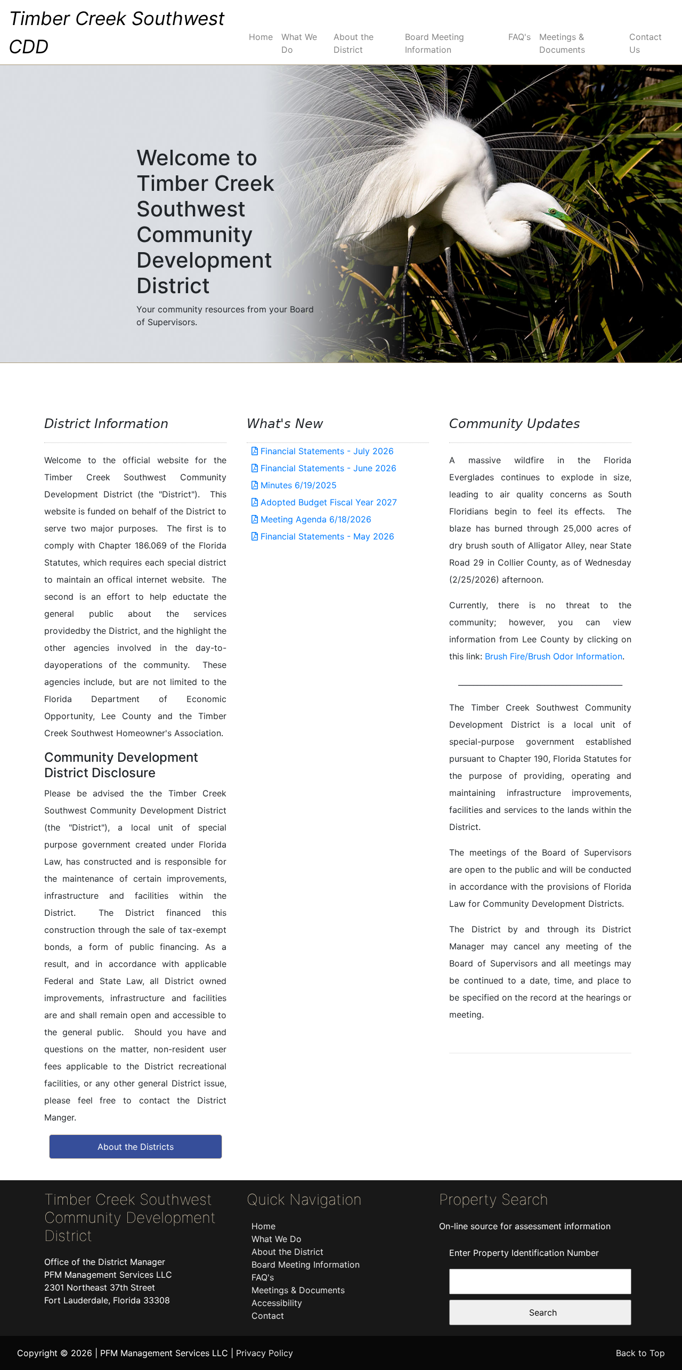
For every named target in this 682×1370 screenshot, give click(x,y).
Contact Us (645, 43)
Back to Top (640, 1353)
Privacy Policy (264, 1353)
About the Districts (136, 1146)
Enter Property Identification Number (524, 1252)
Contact (267, 1315)
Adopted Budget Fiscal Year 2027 (327, 502)
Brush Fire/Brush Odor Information (553, 656)
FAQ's (519, 36)
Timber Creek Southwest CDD (117, 32)
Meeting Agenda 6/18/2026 (314, 519)
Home (261, 36)
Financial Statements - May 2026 (326, 536)
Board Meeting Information (434, 43)
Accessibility (276, 1303)
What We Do (299, 43)
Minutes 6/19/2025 (297, 485)
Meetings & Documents (562, 43)
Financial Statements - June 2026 (327, 468)
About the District (354, 43)
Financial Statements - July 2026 (326, 451)
